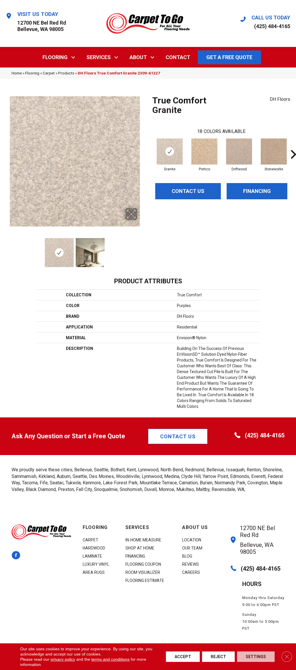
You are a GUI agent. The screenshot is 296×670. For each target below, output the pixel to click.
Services (98, 57)
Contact (178, 57)
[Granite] (169, 151)
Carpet (49, 73)
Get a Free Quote (229, 57)
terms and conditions (110, 659)
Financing (257, 191)
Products (66, 73)
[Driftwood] (239, 151)
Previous (9, 250)
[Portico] (204, 151)
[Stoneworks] (273, 151)
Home (17, 73)
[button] (73, 57)
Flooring (55, 57)
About (138, 57)
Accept (183, 656)
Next (141, 250)
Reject (218, 656)
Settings (256, 656)
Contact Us (188, 191)
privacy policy (63, 659)
